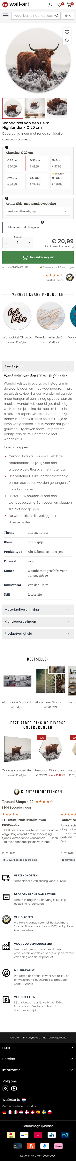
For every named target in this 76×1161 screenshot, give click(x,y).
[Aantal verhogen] (29, 242)
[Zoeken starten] (57, 16)
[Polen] (50, 1112)
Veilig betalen (24, 997)
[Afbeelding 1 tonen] (12, 108)
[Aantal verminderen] (6, 242)
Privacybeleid (31, 1037)
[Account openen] (50, 4)
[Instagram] (5, 1088)
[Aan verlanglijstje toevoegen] (67, 32)
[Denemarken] (27, 1112)
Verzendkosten (26, 875)
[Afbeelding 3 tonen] (57, 108)
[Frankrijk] (10, 1112)
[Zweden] (44, 1112)
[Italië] (16, 1112)
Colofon (15, 1037)
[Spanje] (38, 1112)
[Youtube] (14, 1088)
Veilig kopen (23, 917)
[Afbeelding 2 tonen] (34, 108)
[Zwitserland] (33, 1112)
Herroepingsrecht (54, 1037)
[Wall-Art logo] (16, 5)
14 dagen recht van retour (35, 894)
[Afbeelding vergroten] (67, 40)
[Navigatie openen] (6, 15)
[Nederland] (21, 1112)
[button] (38, 60)
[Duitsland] (4, 1112)
